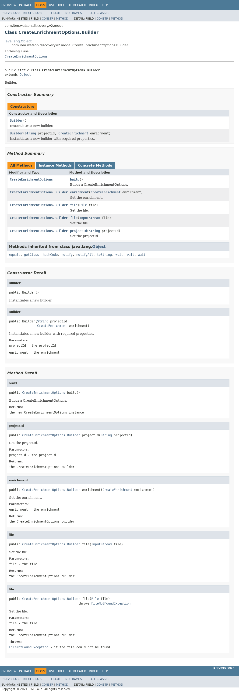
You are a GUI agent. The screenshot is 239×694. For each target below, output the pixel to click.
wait (119, 254)
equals (14, 254)
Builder (16, 120)
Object (25, 74)
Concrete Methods (95, 165)
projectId (78, 231)
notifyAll (84, 254)
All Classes (100, 13)
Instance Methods (55, 165)
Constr (47, 18)
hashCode (50, 254)
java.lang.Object (18, 41)
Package (25, 5)
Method (62, 18)
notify (67, 254)
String (30, 133)
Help (104, 5)
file (73, 205)
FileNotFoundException (110, 603)
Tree (61, 5)
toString (104, 254)
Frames (57, 13)
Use (52, 5)
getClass (31, 254)
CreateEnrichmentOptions (26, 56)
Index (93, 5)
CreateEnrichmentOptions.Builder (39, 192)
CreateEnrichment (73, 133)
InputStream (89, 218)
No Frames (73, 13)
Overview (8, 5)
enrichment (79, 192)
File (83, 205)
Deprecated (77, 5)
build (74, 179)
